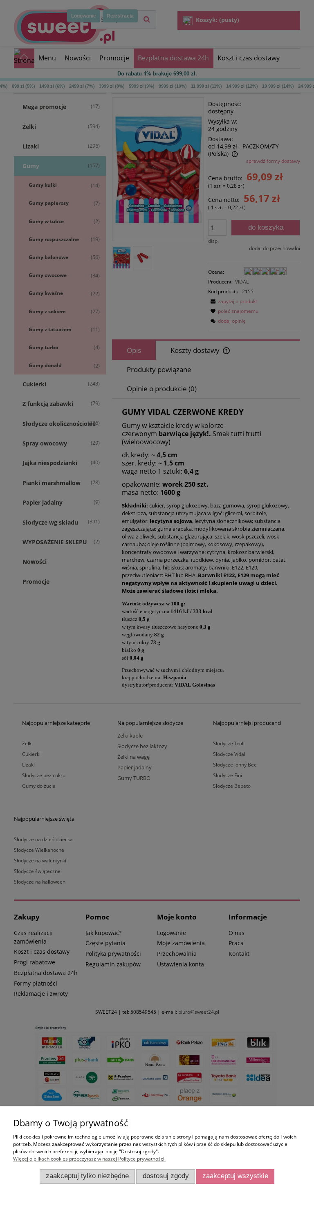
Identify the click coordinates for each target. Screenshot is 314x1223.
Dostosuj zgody (166, 1176)
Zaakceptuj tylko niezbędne (87, 1176)
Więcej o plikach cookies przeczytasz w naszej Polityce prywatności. (89, 1158)
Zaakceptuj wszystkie (235, 1176)
